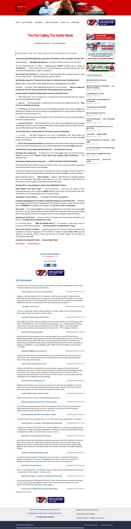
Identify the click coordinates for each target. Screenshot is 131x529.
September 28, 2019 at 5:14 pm (76, 423)
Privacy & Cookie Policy (90, 525)
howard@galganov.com (50, 256)
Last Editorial (27, 22)
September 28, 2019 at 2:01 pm (76, 363)
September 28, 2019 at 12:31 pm (75, 306)
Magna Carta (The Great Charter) (87, 510)
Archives (38, 22)
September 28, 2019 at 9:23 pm (76, 436)
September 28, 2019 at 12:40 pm (75, 332)
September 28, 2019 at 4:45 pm (76, 414)
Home (18, 22)
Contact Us (64, 22)
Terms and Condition (107, 525)
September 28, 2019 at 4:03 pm (76, 393)
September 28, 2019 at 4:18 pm (76, 402)
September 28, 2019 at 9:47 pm (76, 452)
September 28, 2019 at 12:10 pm (75, 291)
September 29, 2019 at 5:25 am (76, 476)
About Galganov (52, 22)
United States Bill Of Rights (85, 514)
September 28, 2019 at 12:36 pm (75, 317)
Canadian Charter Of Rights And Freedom (90, 518)
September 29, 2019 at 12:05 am (75, 465)
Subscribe (75, 22)
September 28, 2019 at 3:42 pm (76, 380)
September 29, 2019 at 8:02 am (76, 488)
